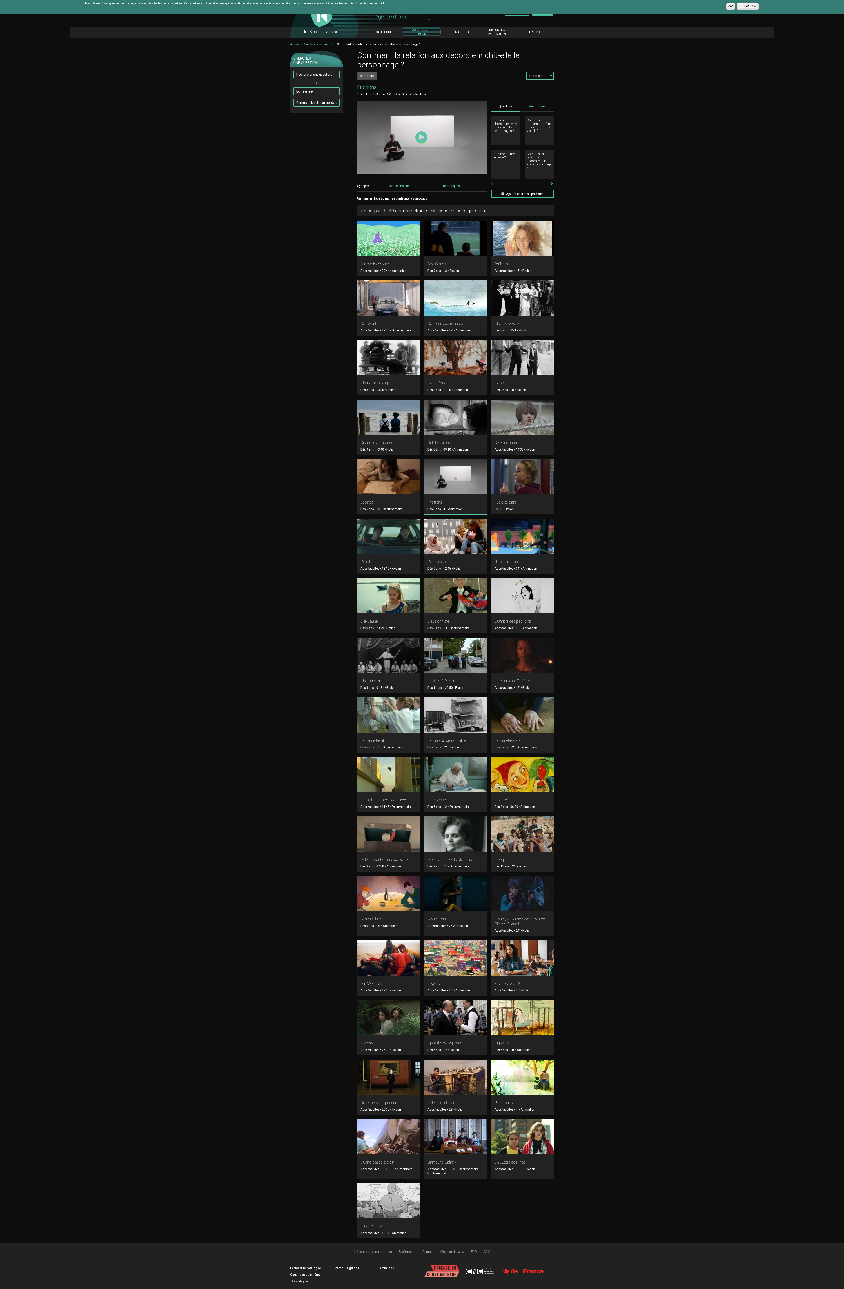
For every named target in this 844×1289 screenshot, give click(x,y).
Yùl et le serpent (373, 1226)
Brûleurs (501, 264)
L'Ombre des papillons (513, 621)
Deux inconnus (507, 442)
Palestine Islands (441, 1102)
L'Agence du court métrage (373, 1251)
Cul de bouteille (439, 442)
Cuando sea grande (376, 442)
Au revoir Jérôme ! (375, 264)
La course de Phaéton (513, 680)
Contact (427, 1251)
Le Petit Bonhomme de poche (384, 859)
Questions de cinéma (318, 44)
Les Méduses (371, 983)
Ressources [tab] (537, 106)
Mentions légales (452, 1251)
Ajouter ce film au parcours (525, 194)
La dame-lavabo (374, 740)
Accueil (295, 44)
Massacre (368, 1043)
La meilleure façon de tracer (383, 800)
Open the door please (445, 1043)
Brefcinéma (407, 1251)
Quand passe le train (377, 1162)
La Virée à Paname (442, 680)
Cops (499, 383)
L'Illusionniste (438, 621)
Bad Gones (436, 264)
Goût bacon (437, 561)
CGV (487, 1251)
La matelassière (507, 740)
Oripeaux (502, 1043)
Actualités (387, 1268)
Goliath (366, 561)
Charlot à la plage (375, 383)
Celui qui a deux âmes (445, 323)
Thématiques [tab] (450, 186)
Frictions (434, 502)
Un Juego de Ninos (510, 1162)
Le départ (502, 859)
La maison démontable (446, 740)
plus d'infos (748, 6)
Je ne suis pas (506, 561)
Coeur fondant (439, 383)
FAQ (474, 1251)
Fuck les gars (506, 502)
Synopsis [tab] (363, 186)
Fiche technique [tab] (399, 186)
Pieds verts (504, 1102)
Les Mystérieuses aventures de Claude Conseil (520, 921)
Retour (369, 76)
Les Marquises (439, 919)
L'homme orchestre (376, 680)
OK (730, 6)
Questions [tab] (506, 106)
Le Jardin (502, 800)
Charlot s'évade (507, 323)
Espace (366, 502)
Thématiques (299, 1281)
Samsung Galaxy (441, 1162)
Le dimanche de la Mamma (449, 859)
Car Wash (368, 323)
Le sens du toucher (376, 919)
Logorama (436, 983)
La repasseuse (439, 800)
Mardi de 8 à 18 (507, 983)
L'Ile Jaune (369, 621)
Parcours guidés (347, 1268)
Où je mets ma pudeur (378, 1102)
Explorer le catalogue (305, 1268)
